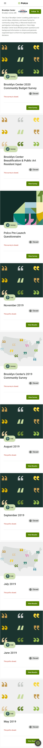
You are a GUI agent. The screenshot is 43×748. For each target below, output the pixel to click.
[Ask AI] (38, 743)
